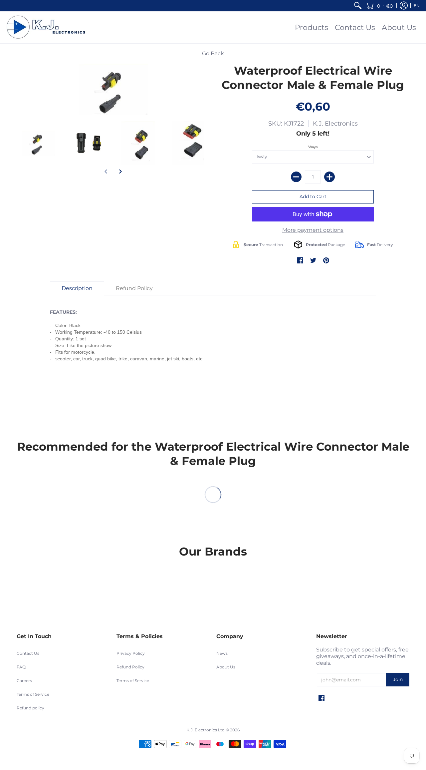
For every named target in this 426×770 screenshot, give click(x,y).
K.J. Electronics (335, 123)
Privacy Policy (130, 653)
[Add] (329, 177)
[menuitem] (358, 5)
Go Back (213, 53)
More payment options (312, 230)
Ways (313, 147)
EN (417, 5)
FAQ (21, 666)
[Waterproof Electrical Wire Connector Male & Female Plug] (38, 143)
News (222, 653)
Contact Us (28, 653)
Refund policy (30, 707)
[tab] (77, 288)
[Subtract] (296, 177)
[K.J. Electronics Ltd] (48, 27)
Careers (24, 680)
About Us (225, 666)
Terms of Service (33, 694)
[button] (379, 5)
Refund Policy (130, 666)
